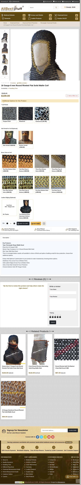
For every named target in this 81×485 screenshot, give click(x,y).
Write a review (22, 83)
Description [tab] (6, 237)
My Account (76, 460)
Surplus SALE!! (62, 18)
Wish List (75, 464)
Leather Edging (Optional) (8, 197)
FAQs (51, 474)
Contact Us (52, 460)
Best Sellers (29, 474)
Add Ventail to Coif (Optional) (9, 128)
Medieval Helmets (9, 15)
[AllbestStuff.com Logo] (12, 8)
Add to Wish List (73, 95)
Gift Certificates (53, 467)
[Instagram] (45, 437)
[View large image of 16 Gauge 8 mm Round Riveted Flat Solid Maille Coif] (5, 37)
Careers (5, 476)
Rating (52, 313)
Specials (51, 472)
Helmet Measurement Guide (10, 472)
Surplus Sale (29, 472)
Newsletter (76, 467)
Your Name (53, 289)
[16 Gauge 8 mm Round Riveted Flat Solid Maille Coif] (44, 72)
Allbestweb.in (61, 482)
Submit (53, 322)
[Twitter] (41, 437)
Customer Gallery (7, 474)
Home (5, 23)
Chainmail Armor (62, 15)
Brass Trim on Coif (6, 152)
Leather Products (36, 18)
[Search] (56, 7)
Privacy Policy (77, 469)
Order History (76, 462)
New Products (30, 476)
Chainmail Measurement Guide (11, 469)
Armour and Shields (37, 15)
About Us (5, 460)
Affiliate (51, 469)
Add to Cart (23, 223)
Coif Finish (5, 104)
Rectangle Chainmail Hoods (48, 23)
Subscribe (73, 430)
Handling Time (7, 464)
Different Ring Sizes (8, 467)
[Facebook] (37, 437)
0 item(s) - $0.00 (70, 7)
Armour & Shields (31, 462)
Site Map (51, 464)
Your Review (53, 296)
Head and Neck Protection (30, 23)
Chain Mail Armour (31, 464)
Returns (51, 462)
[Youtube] (49, 437)
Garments (7, 18)
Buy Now (36, 223)
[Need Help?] (44, 223)
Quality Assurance (8, 462)
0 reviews (13, 83)
